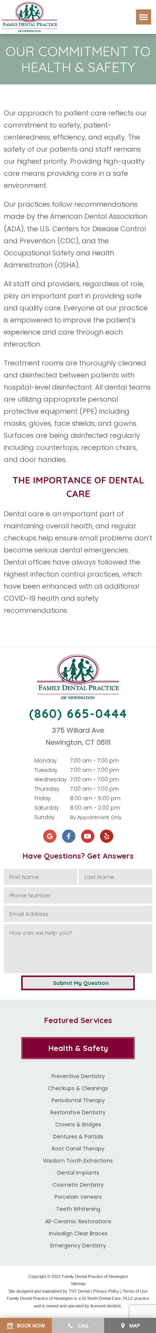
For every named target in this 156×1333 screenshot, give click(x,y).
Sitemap (78, 1283)
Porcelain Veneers (78, 1197)
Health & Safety (78, 1048)
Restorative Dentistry (78, 1112)
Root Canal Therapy (78, 1148)
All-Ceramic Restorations (78, 1221)
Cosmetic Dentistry (78, 1185)
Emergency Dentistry (78, 1245)
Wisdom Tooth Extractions (78, 1160)
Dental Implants (78, 1173)
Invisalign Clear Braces (78, 1233)
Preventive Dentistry (78, 1076)
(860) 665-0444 (78, 713)
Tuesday (46, 770)
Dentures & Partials (78, 1136)
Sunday (44, 817)
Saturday (46, 807)
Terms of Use (135, 1291)
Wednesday (50, 779)
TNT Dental (79, 1291)
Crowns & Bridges (78, 1124)
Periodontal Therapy (78, 1100)
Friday (42, 798)
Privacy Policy (106, 1291)
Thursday (46, 789)
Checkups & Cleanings (78, 1088)
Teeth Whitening (78, 1209)
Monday (45, 760)
